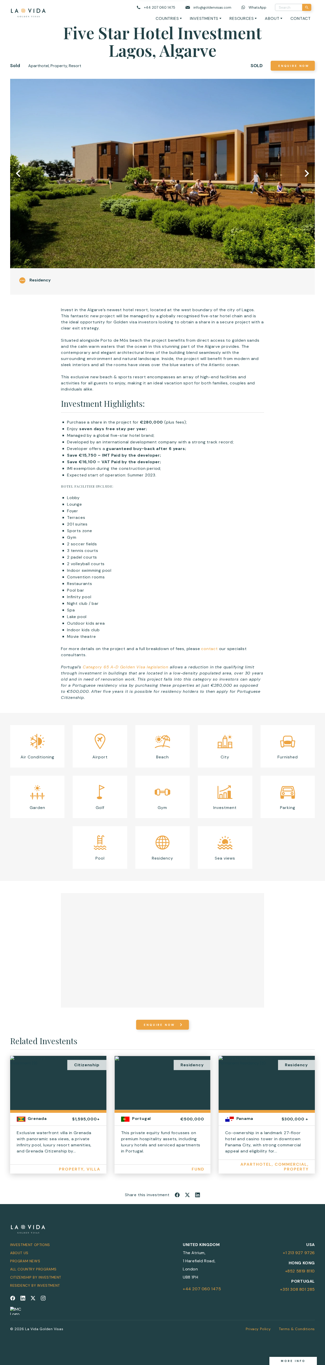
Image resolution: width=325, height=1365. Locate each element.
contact (209, 648)
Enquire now (293, 66)
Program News (25, 1261)
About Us (19, 1253)
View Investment (58, 1120)
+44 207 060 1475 (202, 1289)
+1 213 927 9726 (299, 1252)
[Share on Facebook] (177, 1194)
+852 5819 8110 (300, 1271)
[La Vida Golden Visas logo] (28, 12)
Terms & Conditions (297, 1329)
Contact (300, 18)
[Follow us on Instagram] (43, 1298)
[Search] (306, 7)
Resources (242, 18)
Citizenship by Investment (35, 1277)
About (272, 18)
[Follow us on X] (33, 1298)
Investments (204, 18)
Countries (167, 18)
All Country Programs (33, 1269)
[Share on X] (187, 1194)
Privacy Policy (258, 1329)
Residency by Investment (35, 1285)
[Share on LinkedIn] (197, 1194)
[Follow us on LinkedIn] (22, 1298)
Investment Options (30, 1244)
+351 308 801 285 (297, 1289)
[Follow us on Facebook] (12, 1298)
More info (293, 1361)
